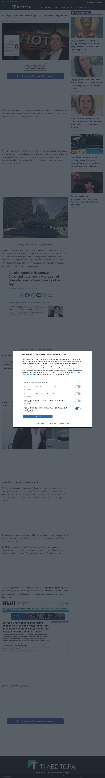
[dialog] (52, 389)
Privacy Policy (64, 423)
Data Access (52, 423)
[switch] (78, 386)
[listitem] (52, 382)
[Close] (88, 355)
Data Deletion (41, 423)
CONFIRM (38, 416)
